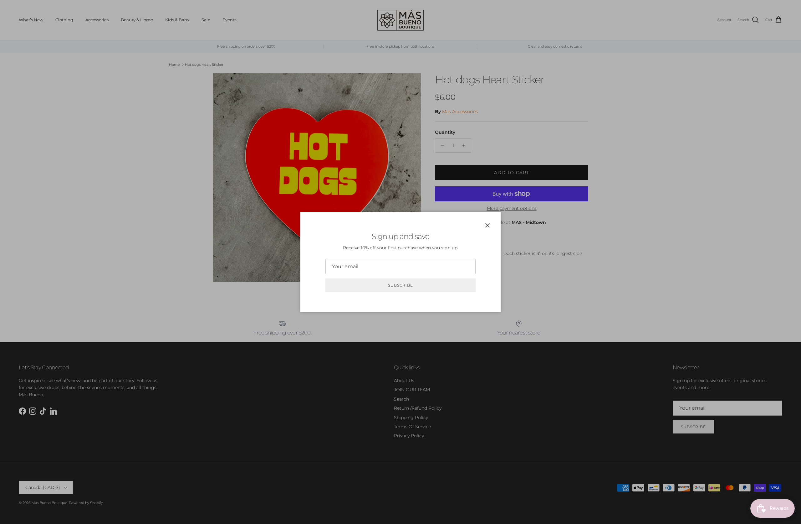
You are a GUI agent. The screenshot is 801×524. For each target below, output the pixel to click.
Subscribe (400, 285)
